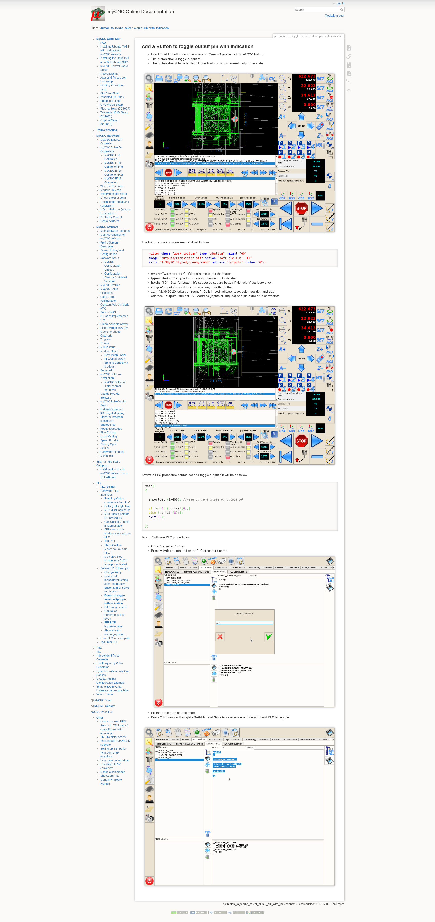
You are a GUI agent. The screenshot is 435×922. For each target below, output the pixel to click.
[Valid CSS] (236, 912)
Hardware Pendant (112, 452)
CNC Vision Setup (111, 104)
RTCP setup (107, 347)
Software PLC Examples (115, 568)
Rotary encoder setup (113, 194)
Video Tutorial (105, 694)
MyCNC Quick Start (108, 39)
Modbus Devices (110, 190)
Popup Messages (111, 428)
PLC (99, 483)
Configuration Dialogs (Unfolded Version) (115, 277)
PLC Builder (107, 486)
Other (99, 717)
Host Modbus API (115, 355)
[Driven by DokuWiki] (255, 912)
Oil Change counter (116, 607)
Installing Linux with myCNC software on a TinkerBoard (113, 473)
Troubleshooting (106, 130)
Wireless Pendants (111, 186)
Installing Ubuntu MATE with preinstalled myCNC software (114, 50)
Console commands (112, 772)
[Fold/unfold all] (349, 82)
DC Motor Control (111, 217)
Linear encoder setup (113, 197)
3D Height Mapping (112, 413)
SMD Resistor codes (113, 737)
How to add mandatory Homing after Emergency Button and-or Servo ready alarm (116, 584)
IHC (98, 651)
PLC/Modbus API (114, 359)
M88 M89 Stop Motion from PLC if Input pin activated (115, 560)
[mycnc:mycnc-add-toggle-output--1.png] (240, 385)
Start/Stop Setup (110, 93)
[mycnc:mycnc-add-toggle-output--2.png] (240, 806)
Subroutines (107, 424)
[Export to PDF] (349, 73)
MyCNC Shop (102, 700)
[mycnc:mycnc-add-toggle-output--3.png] (244, 631)
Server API (106, 370)
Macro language (110, 331)
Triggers (105, 339)
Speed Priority (109, 440)
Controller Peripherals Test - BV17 (115, 614)
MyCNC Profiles (110, 285)
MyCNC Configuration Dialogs (112, 265)
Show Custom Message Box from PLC (115, 549)
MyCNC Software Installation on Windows (115, 386)
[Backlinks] (349, 56)
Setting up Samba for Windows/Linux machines (113, 752)
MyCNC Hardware (108, 135)
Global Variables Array (114, 324)
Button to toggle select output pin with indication (115, 599)
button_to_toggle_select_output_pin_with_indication (135, 28)
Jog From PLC (109, 642)
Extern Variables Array (114, 328)
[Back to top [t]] (349, 91)
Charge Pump (113, 572)
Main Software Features (115, 230)
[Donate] (180, 912)
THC (99, 648)
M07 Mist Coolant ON (117, 510)
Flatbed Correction (111, 409)
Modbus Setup (109, 351)
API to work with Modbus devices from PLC (117, 533)
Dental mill (107, 455)
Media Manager (334, 15)
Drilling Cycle (108, 444)
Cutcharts (106, 335)
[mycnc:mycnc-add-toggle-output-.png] (240, 152)
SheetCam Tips (109, 775)
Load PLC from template (115, 638)
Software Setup (109, 258)
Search (342, 9)
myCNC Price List (101, 712)
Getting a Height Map (117, 506)
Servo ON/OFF (109, 312)
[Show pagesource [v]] (349, 48)
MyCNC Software (107, 227)
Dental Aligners (109, 221)
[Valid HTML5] (217, 912)
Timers (104, 343)
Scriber (104, 448)
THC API (109, 541)
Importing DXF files (112, 97)
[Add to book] (349, 65)
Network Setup (109, 73)
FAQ (103, 42)
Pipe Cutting (108, 432)
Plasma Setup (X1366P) (115, 108)
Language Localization (114, 760)
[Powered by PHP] (199, 912)
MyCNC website (104, 706)
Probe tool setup (110, 101)
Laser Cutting (108, 436)
